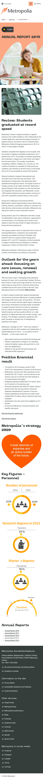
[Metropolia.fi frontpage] (17, 10)
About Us (12, 19)
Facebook (8, 751)
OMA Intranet (9, 731)
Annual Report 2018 (12, 631)
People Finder (9, 703)
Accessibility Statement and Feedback (17, 687)
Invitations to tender (11, 671)
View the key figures (9, 419)
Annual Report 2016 (12, 636)
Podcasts (8, 719)
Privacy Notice (9, 683)
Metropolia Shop (10, 707)
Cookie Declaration (11, 691)
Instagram (8, 755)
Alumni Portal (9, 739)
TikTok (7, 763)
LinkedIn (7, 759)
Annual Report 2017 (12, 633)
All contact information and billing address (19, 667)
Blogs (6, 715)
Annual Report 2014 (12, 640)
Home (3, 19)
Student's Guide (10, 723)
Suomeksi (7, 4)
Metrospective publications (14, 711)
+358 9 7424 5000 (10, 663)
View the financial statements (12, 413)
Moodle (7, 735)
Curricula (8, 727)
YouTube (7, 767)
